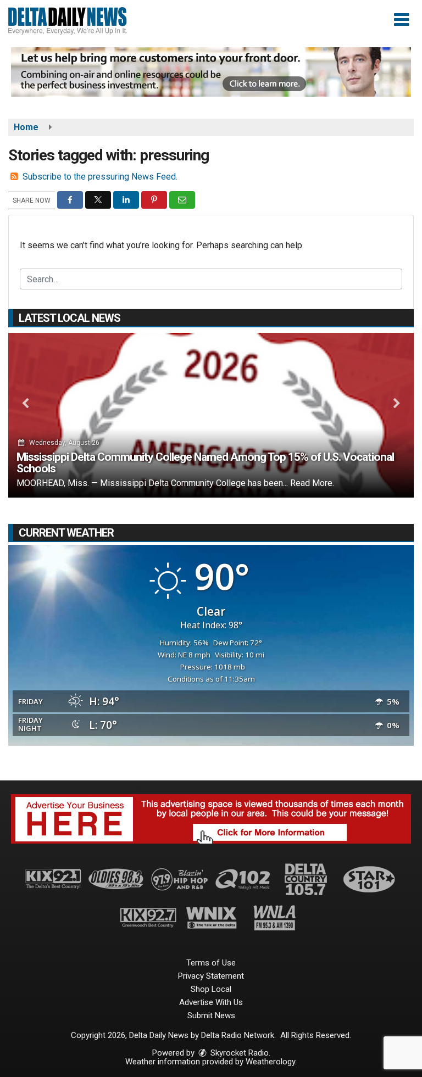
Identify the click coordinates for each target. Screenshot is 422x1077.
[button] (401, 20)
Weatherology (270, 1062)
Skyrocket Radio (238, 1053)
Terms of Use (211, 963)
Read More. (312, 483)
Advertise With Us (211, 1002)
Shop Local (211, 989)
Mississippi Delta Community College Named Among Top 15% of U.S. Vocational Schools (205, 462)
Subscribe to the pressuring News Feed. (100, 176)
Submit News (211, 1015)
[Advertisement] (211, 72)
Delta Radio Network (237, 1035)
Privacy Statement (211, 976)
